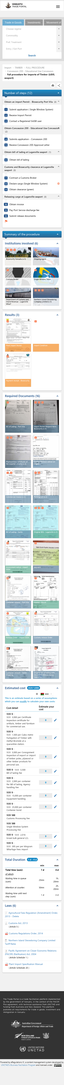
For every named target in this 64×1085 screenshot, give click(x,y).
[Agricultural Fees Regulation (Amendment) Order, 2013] (7, 912)
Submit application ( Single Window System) (31, 109)
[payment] (46, 557)
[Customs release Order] (46, 627)
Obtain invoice (16, 204)
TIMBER (18, 67)
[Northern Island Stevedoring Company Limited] (46, 297)
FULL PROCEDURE (35, 67)
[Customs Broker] (18, 276)
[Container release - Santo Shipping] (18, 662)
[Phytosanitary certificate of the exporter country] (18, 451)
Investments (34, 22)
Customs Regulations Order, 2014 (26, 933)
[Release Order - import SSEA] (18, 627)
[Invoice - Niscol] (46, 592)
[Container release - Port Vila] (18, 592)
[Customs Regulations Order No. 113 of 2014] (7, 933)
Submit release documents (22, 215)
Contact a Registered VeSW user (25, 121)
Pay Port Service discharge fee (24, 210)
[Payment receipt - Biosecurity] (18, 370)
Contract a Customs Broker (23, 177)
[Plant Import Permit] (18, 335)
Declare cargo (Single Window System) (28, 183)
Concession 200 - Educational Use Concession (30, 71)
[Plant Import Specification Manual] (7, 964)
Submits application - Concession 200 (28, 139)
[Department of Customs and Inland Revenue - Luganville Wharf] (18, 297)
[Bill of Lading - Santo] (18, 521)
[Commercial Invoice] (18, 486)
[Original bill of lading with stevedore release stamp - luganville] (46, 662)
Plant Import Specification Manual (26, 964)
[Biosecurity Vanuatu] (18, 256)
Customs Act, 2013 (18, 923)
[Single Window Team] (46, 276)
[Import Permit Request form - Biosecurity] (46, 416)
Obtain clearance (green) (21, 189)
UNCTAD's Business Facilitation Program (18, 1065)
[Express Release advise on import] (46, 451)
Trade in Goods (13, 22)
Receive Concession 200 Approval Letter (29, 144)
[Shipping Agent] (46, 256)
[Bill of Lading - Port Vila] (18, 416)
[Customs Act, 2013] (7, 923)
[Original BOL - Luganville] (46, 521)
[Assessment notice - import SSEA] (18, 557)
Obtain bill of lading (19, 159)
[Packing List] (46, 486)
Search (32, 55)
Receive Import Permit (20, 115)
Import (7, 67)
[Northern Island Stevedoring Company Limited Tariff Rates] (7, 940)
